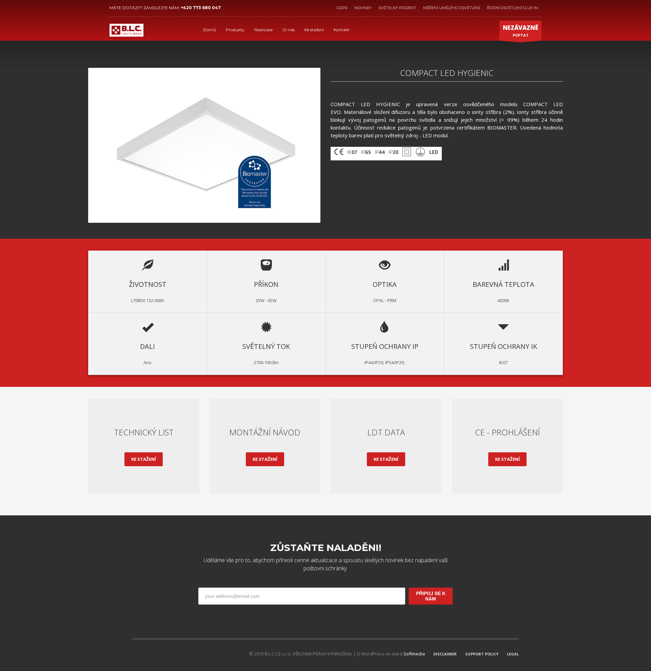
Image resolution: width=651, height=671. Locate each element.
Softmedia (414, 654)
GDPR (342, 7)
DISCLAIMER (445, 653)
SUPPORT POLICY (481, 653)
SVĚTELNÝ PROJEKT (397, 7)
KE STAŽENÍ (143, 459)
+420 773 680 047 (201, 7)
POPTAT (520, 31)
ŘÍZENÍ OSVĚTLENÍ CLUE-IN (512, 7)
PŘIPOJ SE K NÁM (431, 596)
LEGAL (513, 653)
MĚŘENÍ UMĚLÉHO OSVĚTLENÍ (451, 7)
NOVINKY (363, 7)
